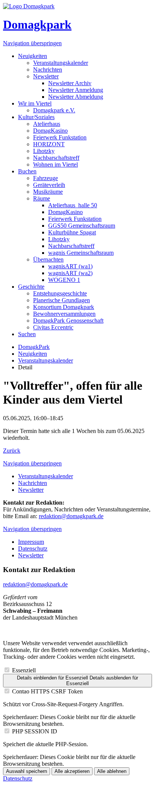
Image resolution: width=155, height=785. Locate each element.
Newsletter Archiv (69, 83)
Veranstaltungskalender (60, 63)
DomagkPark (34, 347)
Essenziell (24, 670)
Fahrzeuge (45, 178)
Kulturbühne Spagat (72, 232)
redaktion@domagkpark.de (71, 516)
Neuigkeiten (32, 56)
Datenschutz (32, 548)
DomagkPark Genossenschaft (68, 320)
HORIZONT (49, 144)
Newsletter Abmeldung (75, 96)
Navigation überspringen (32, 43)
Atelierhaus (46, 124)
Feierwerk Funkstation (60, 137)
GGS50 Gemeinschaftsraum (81, 225)
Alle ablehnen (111, 771)
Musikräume (48, 191)
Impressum (31, 542)
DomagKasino (50, 130)
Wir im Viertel (35, 103)
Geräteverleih (49, 185)
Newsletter (46, 76)
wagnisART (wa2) (70, 273)
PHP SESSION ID (34, 731)
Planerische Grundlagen (61, 300)
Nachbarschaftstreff (56, 158)
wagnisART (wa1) (70, 266)
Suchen (27, 334)
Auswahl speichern (26, 771)
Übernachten (48, 259)
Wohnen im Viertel (55, 164)
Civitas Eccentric (53, 327)
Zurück (11, 450)
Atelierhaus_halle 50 (72, 205)
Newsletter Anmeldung (75, 90)
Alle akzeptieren (72, 771)
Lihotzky (44, 151)
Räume (41, 198)
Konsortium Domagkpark (63, 307)
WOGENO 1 (64, 280)
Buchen (27, 171)
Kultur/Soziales (36, 117)
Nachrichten (47, 69)
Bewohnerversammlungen (64, 314)
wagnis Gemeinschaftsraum (81, 252)
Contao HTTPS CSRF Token (47, 691)
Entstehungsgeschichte (60, 293)
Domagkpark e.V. (54, 110)
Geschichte (31, 286)
